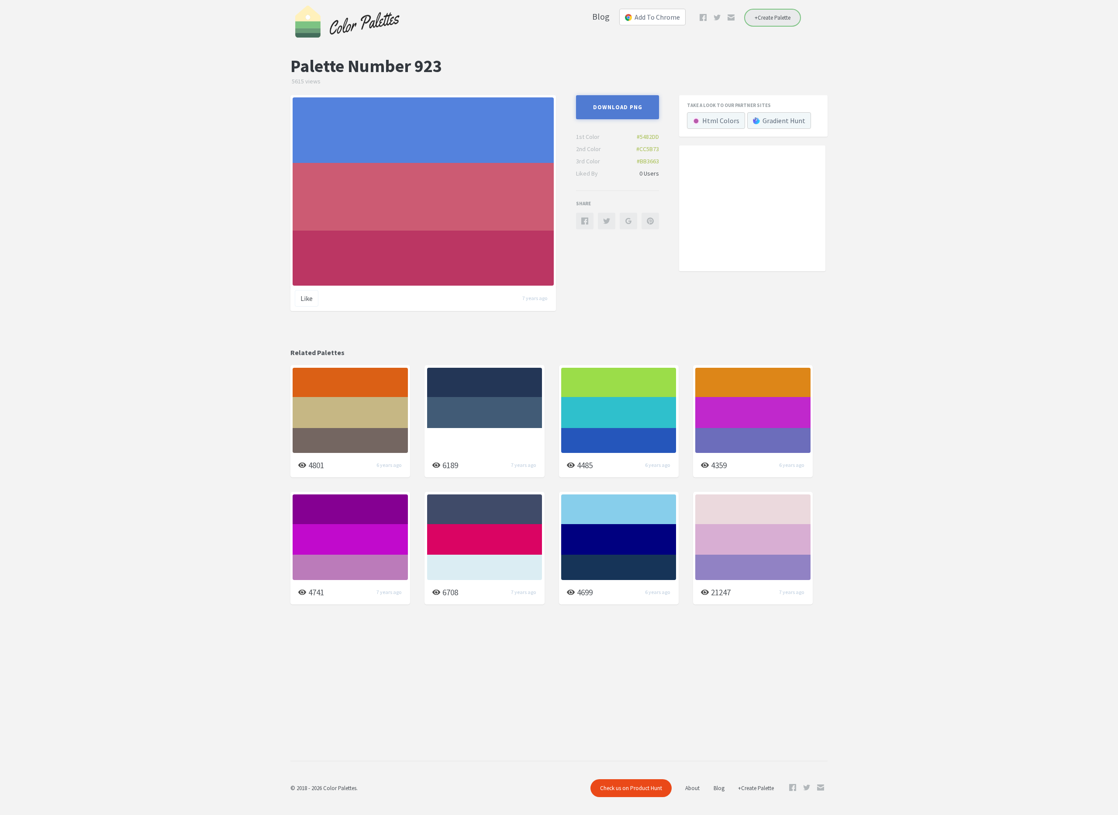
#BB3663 (648, 161)
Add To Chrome (657, 17)
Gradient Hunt (784, 120)
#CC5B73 (647, 149)
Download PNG (617, 107)
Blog (601, 16)
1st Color (588, 137)
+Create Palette (772, 17)
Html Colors (720, 120)
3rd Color (588, 161)
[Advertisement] (752, 207)
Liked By (587, 173)
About (692, 788)
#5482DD (648, 137)
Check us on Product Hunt (631, 788)
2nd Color (588, 149)
